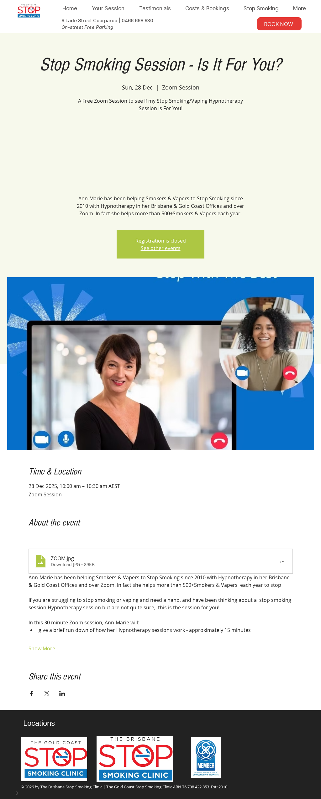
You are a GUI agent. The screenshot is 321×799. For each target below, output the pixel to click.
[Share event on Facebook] (31, 693)
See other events (161, 248)
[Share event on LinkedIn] (62, 693)
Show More (42, 648)
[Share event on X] (47, 693)
